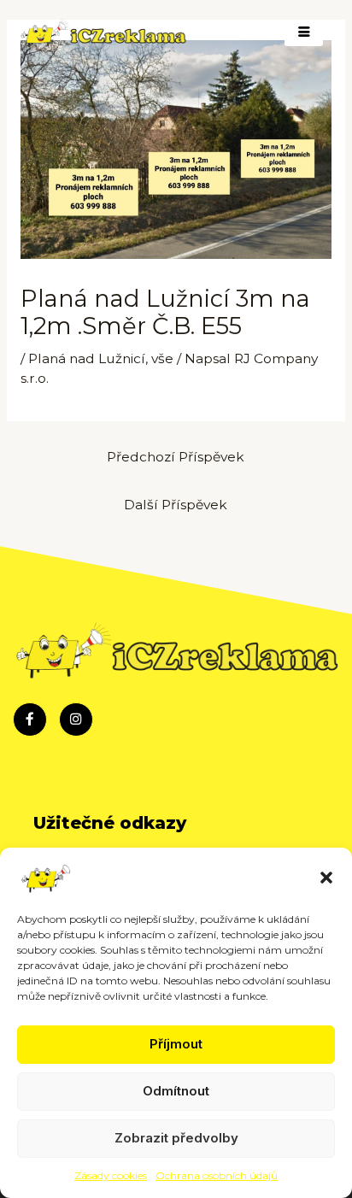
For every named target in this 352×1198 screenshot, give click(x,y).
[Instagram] (76, 719)
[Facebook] (30, 719)
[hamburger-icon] (304, 33)
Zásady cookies (110, 1175)
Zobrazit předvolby (176, 1138)
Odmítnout (176, 1091)
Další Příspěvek (175, 504)
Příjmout (176, 1044)
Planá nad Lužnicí (86, 358)
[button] (326, 877)
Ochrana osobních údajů (216, 1175)
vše (162, 358)
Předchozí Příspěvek (175, 457)
